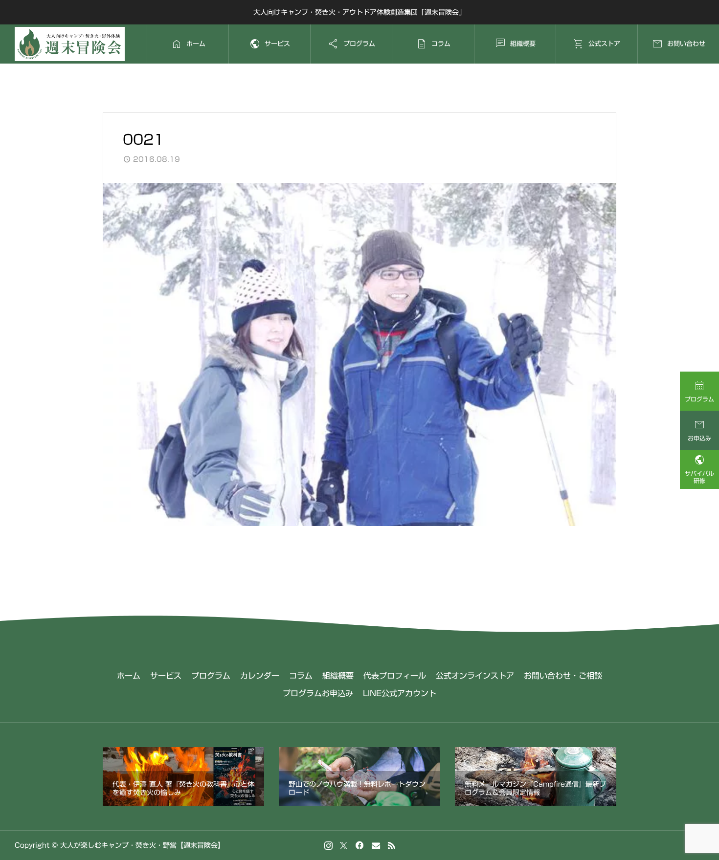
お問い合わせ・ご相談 (563, 676)
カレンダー (259, 676)
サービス (165, 676)
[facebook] (359, 845)
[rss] (391, 845)
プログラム (210, 676)
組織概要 (338, 676)
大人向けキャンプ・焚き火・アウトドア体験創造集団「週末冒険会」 (359, 12)
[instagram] (328, 845)
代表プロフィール (394, 676)
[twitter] (343, 845)
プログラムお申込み (318, 693)
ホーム (128, 676)
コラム (301, 676)
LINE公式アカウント (399, 693)
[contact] (376, 845)
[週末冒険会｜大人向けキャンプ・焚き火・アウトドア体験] (70, 44)
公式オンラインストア (475, 676)
